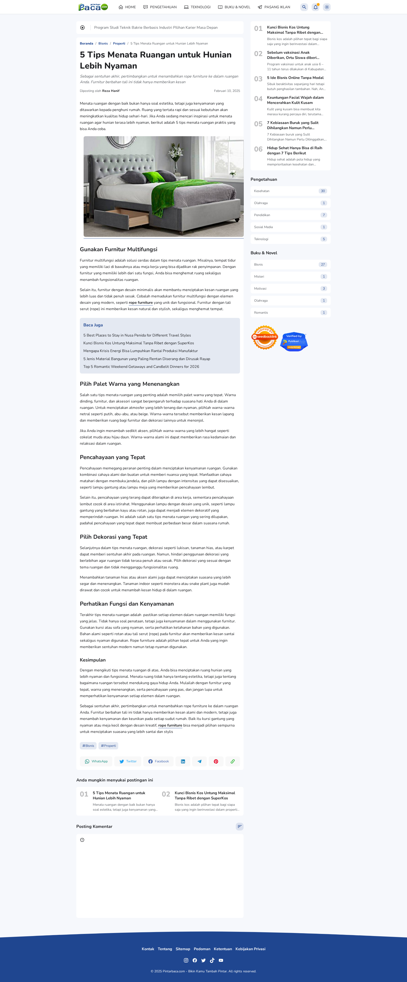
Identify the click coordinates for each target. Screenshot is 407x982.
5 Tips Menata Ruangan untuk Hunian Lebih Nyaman (119, 795)
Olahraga (289, 203)
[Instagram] (186, 960)
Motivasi (289, 288)
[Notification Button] (315, 7)
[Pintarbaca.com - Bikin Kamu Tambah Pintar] (93, 7)
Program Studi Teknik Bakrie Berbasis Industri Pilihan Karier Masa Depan (156, 27)
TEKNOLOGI (201, 7)
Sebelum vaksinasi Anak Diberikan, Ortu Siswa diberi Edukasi (292, 55)
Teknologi (289, 239)
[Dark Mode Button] (327, 7)
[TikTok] (212, 960)
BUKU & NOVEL (237, 7)
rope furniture (141, 302)
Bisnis (89, 746)
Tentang (165, 949)
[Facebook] (194, 960)
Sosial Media (289, 227)
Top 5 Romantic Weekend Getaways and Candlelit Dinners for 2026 (141, 366)
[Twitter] (203, 960)
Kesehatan (289, 191)
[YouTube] (221, 960)
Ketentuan (223, 949)
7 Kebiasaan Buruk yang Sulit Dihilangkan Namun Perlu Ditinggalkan (292, 125)
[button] (96, 761)
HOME (130, 7)
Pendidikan (289, 215)
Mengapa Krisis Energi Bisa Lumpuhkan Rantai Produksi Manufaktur (140, 350)
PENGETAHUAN (163, 7)
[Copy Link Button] (232, 761)
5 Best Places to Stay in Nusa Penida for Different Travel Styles (137, 335)
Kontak (148, 949)
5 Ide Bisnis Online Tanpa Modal (295, 77)
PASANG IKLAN (277, 7)
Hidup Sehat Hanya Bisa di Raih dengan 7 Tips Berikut (294, 150)
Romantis (289, 312)
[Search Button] (304, 7)
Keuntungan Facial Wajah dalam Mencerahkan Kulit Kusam (295, 100)
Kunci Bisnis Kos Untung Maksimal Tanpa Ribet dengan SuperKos (138, 343)
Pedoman (202, 949)
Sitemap (183, 949)
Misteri (289, 276)
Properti (110, 746)
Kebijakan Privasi (250, 949)
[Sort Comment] (240, 826)
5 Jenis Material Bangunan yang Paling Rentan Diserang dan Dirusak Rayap (146, 359)
